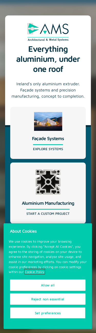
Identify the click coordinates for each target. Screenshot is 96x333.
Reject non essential (47, 299)
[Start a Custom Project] (48, 193)
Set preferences (48, 313)
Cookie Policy (35, 271)
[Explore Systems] (48, 133)
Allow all (48, 285)
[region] (48, 276)
